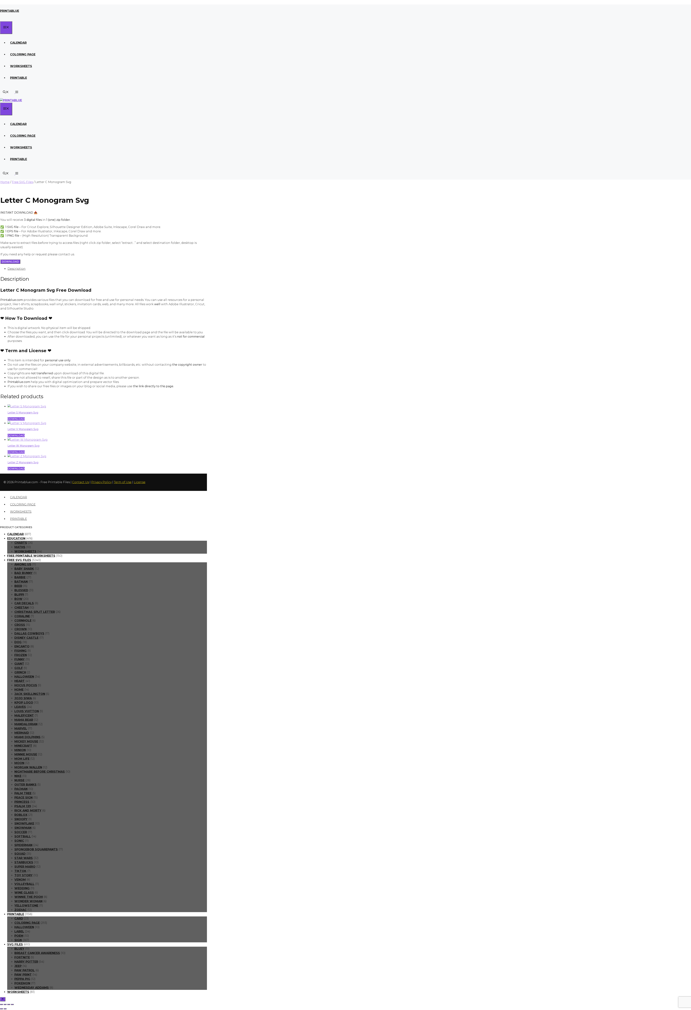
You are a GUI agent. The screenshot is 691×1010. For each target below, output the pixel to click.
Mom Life (22, 758)
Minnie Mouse (25, 754)
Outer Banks (25, 784)
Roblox (20, 815)
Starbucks (23, 862)
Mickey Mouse (26, 741)
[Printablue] (11, 100)
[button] (16, 92)
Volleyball (24, 884)
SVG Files (15, 944)
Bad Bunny (23, 573)
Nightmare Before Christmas (39, 771)
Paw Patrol (24, 970)
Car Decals (24, 603)
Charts (20, 542)
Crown (20, 629)
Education (16, 538)
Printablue (9, 11)
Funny (19, 659)
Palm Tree (22, 793)
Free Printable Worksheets (31, 555)
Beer (18, 586)
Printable (18, 78)
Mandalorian (25, 724)
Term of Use (123, 482)
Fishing (20, 650)
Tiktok (20, 871)
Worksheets (21, 66)
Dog (18, 642)
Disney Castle (26, 638)
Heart (19, 681)
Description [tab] (17, 268)
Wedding (22, 888)
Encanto (22, 646)
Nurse (19, 780)
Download (10, 261)
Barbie (20, 577)
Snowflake (24, 823)
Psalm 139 (22, 806)
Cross (19, 625)
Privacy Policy (101, 482)
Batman (21, 581)
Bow (18, 599)
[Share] (8, 1004)
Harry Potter (26, 961)
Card (18, 918)
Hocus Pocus (25, 685)
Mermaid (21, 733)
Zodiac (20, 910)
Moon (19, 763)
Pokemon (22, 983)
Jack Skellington (29, 694)
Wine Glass (24, 892)
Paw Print (23, 974)
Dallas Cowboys (29, 633)
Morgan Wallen (28, 767)
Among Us (22, 564)
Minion (20, 750)
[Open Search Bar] (6, 92)
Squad (20, 853)
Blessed (21, 590)
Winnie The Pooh (28, 897)
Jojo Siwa (23, 698)
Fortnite (22, 957)
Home (5, 182)
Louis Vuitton (26, 711)
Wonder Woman (28, 901)
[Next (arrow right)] (5, 1008)
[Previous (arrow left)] (1, 1008)
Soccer (20, 832)
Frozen (20, 655)
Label (19, 931)
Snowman (22, 828)
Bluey (19, 948)
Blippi (19, 594)
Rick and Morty (27, 810)
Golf (18, 668)
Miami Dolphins (27, 737)
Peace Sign (23, 797)
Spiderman (23, 845)
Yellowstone (26, 905)
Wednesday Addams (31, 987)
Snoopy (21, 819)
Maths (19, 547)
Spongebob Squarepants (36, 849)
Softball (22, 836)
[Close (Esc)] (12, 1004)
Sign (18, 940)
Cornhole (22, 620)
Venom (20, 879)
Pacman (21, 789)
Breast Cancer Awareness (37, 953)
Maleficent (24, 715)
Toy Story (23, 875)
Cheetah (21, 607)
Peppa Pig (22, 979)
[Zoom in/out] (1, 1004)
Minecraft (23, 745)
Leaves (20, 707)
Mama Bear (23, 720)
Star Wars (23, 858)
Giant (19, 663)
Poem (18, 935)
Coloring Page (22, 54)
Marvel (20, 728)
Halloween (24, 676)
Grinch (20, 672)
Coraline (22, 616)
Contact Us (80, 482)
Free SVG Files (22, 182)
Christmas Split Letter (34, 612)
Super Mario (24, 866)
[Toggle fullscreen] (5, 1004)
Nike (17, 776)
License (139, 482)
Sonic (19, 840)
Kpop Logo (23, 702)
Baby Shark (24, 568)
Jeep (18, 966)
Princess (21, 802)
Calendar (18, 42)
